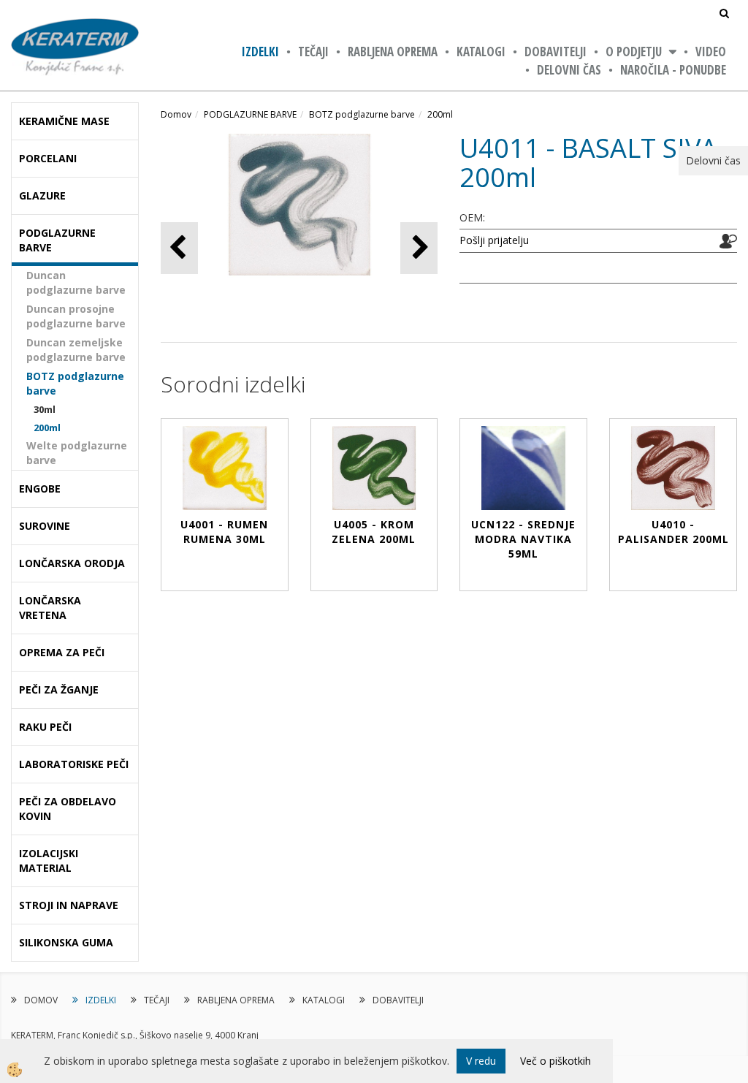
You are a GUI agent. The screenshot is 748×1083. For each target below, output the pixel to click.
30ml (45, 409)
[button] (419, 248)
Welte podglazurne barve (76, 452)
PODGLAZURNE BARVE (250, 114)
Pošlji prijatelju (494, 240)
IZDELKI (260, 51)
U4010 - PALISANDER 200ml (673, 531)
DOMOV (41, 1000)
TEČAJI (313, 51)
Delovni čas (569, 69)
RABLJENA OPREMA (393, 51)
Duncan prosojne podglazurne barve (76, 316)
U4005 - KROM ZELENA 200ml (374, 531)
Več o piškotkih (555, 1061)
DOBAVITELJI (555, 51)
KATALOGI (481, 51)
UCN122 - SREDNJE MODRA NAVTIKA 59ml (523, 538)
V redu (481, 1061)
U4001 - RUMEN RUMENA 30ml (224, 531)
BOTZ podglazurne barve (75, 383)
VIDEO (710, 51)
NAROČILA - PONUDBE (673, 69)
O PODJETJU (634, 51)
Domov (176, 114)
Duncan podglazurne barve (76, 282)
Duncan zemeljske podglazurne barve (76, 349)
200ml (47, 427)
